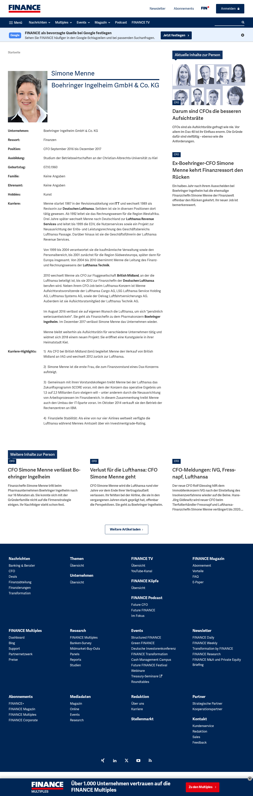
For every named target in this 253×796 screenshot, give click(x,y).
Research (78, 630)
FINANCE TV (142, 558)
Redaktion (140, 696)
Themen (77, 558)
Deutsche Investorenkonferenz (153, 649)
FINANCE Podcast (146, 598)
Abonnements (184, 9)
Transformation (20, 593)
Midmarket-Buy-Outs (85, 649)
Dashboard (17, 637)
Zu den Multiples (200, 787)
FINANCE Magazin (208, 558)
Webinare (138, 671)
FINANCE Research (207, 654)
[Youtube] (138, 761)
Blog (12, 643)
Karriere (137, 709)
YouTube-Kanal (141, 571)
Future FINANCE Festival (149, 665)
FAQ (196, 577)
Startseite (14, 52)
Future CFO (139, 605)
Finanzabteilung (20, 582)
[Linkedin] (115, 761)
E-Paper (198, 582)
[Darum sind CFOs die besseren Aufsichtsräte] (208, 84)
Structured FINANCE (146, 637)
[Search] (243, 22)
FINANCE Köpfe (145, 581)
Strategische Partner (207, 703)
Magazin (76, 703)
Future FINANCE (143, 610)
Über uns (137, 703)
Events (137, 630)
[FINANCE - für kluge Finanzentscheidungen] (205, 7)
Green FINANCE (143, 643)
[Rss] (150, 761)
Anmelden (228, 9)
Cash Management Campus (151, 660)
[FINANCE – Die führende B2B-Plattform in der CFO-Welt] (24, 9)
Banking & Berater (22, 565)
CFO (176, 102)
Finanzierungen (20, 588)
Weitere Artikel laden (125, 529)
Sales (196, 737)
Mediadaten (80, 696)
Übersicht (77, 565)
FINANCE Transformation (149, 654)
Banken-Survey (81, 643)
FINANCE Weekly (205, 643)
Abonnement (202, 565)
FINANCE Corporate (23, 720)
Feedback (200, 742)
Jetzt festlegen (174, 35)
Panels (74, 654)
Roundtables (140, 682)
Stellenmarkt (142, 719)
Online (74, 709)
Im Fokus (137, 616)
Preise (13, 660)
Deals (13, 577)
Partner (199, 696)
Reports (75, 660)
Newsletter (157, 9)
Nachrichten (19, 558)
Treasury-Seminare (145, 676)
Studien (75, 665)
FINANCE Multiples (25, 630)
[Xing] (103, 761)
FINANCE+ (16, 703)
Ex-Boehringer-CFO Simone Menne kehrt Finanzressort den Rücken (207, 170)
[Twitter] (126, 761)
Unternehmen (81, 575)
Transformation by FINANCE (213, 649)
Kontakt (200, 719)
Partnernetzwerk (21, 654)
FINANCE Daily (203, 637)
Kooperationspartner (207, 709)
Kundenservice (203, 726)
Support (14, 649)
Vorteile (198, 571)
